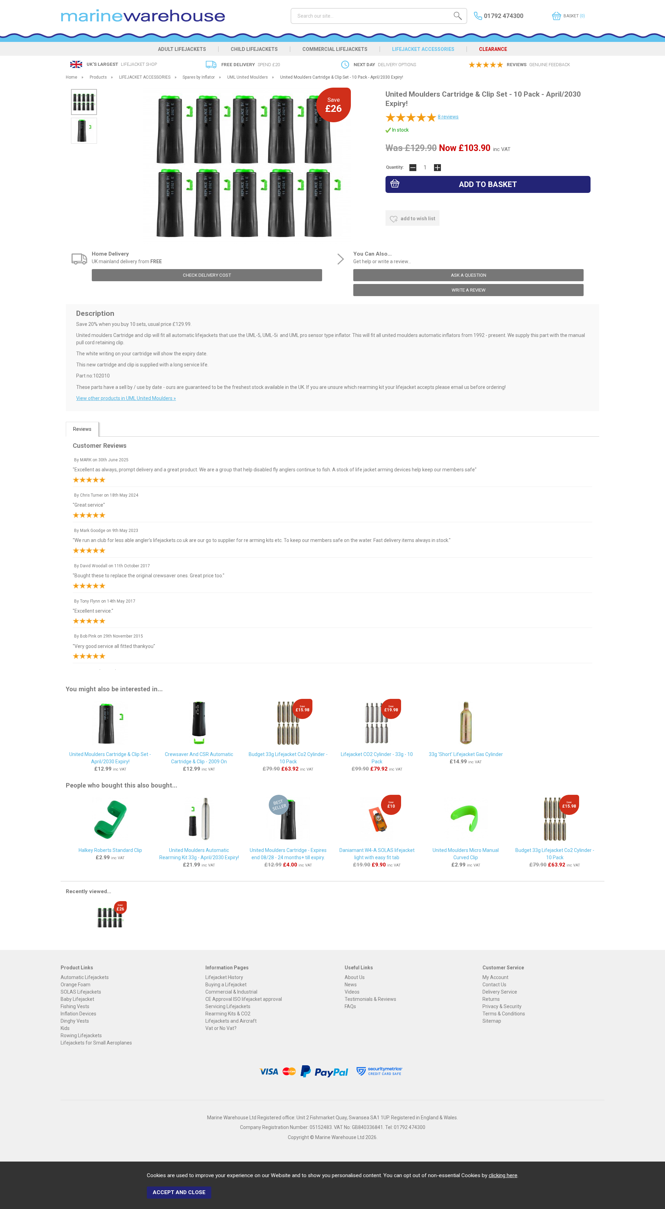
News (351, 984)
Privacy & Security (502, 1006)
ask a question (468, 275)
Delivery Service (499, 992)
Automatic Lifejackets (85, 977)
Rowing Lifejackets (81, 1035)
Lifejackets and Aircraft (231, 1021)
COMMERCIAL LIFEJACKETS (334, 49)
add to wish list (417, 218)
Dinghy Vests (75, 1021)
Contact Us (494, 984)
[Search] (458, 17)
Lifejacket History (224, 977)
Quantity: (395, 167)
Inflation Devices (78, 1013)
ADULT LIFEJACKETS (182, 49)
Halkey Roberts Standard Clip (110, 850)
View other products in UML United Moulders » (126, 398)
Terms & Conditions (503, 1013)
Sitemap (491, 1021)
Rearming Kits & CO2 (227, 1013)
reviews (448, 116)
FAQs (350, 1006)
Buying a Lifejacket (226, 984)
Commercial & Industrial (231, 992)
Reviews (82, 429)
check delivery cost (207, 275)
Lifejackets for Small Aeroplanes (96, 1043)
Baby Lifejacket (77, 999)
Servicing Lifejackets (227, 1006)
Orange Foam (75, 984)
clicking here (503, 1175)
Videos (352, 992)
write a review (469, 290)
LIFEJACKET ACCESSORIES (423, 49)
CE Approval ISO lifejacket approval (243, 999)
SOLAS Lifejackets (81, 992)
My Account (495, 977)
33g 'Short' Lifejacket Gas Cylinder (466, 754)
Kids (65, 1028)
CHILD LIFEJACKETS (254, 49)
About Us (355, 977)
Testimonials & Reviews (370, 999)
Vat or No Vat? (221, 1028)
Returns (491, 999)
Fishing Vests (75, 1006)
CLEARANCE (493, 49)
